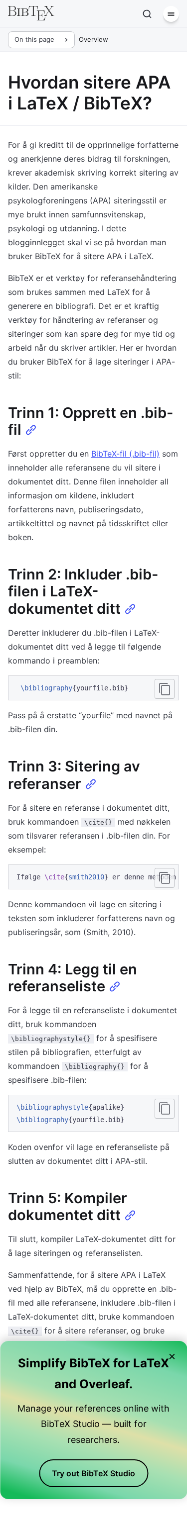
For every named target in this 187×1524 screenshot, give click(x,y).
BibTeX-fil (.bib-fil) (125, 454)
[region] (93, 877)
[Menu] (171, 14)
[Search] (147, 14)
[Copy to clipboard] (165, 689)
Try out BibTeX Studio (93, 1473)
